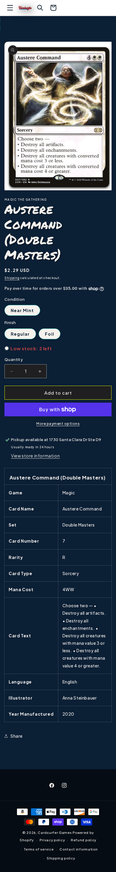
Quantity (13, 359)
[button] (10, 7)
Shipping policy (61, 858)
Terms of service (39, 849)
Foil (49, 334)
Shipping (12, 278)
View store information (35, 455)
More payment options (58, 423)
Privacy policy (52, 840)
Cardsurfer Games (55, 832)
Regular (20, 334)
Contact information (78, 849)
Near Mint (22, 310)
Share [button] (16, 736)
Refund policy (83, 840)
